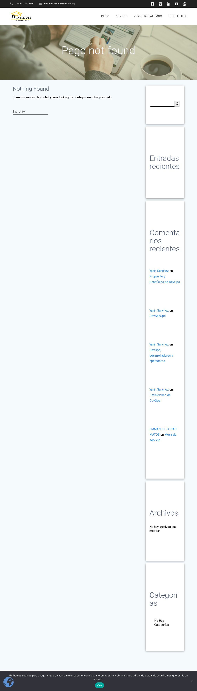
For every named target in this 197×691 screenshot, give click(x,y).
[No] (192, 681)
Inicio (105, 16)
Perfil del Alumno (148, 16)
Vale (99, 685)
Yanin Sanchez (159, 271)
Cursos (122, 16)
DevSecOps (157, 316)
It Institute (178, 16)
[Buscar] (176, 104)
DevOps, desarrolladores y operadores (161, 355)
